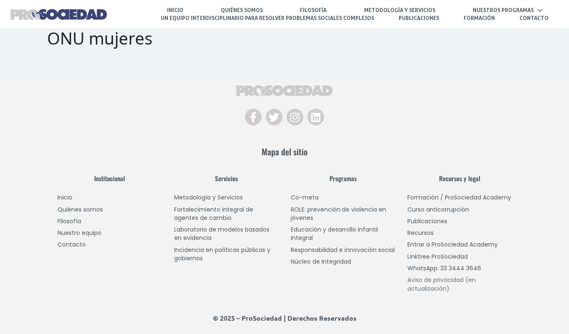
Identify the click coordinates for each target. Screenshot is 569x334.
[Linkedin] (315, 117)
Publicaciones (419, 18)
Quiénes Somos (242, 10)
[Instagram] (295, 117)
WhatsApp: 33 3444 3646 (444, 268)
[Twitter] (274, 117)
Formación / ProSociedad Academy (459, 197)
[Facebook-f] (253, 117)
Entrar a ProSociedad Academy (452, 244)
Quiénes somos (80, 209)
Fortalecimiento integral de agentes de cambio (213, 213)
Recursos (420, 233)
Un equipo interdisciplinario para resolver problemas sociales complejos (267, 18)
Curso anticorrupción (438, 209)
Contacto (534, 18)
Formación (479, 18)
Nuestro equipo (79, 233)
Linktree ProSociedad (437, 256)
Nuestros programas (503, 10)
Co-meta (305, 197)
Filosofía (313, 10)
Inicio (175, 10)
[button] (507, 10)
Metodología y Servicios (399, 10)
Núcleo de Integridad (321, 261)
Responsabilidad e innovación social (343, 250)
